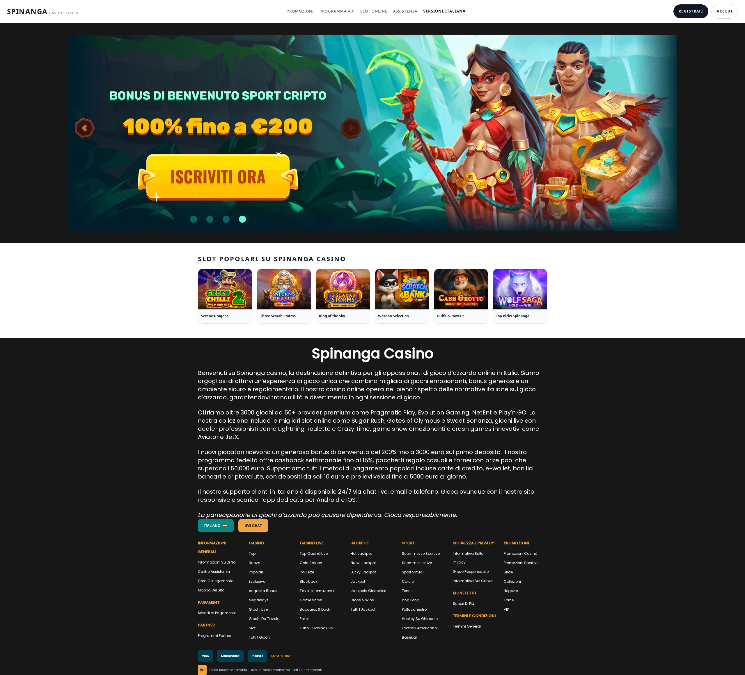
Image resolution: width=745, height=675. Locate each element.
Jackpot (358, 581)
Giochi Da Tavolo (264, 618)
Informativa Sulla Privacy (468, 558)
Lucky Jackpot (363, 572)
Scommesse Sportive (421, 553)
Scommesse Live (417, 562)
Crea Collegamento (215, 580)
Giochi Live (258, 609)
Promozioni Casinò (520, 553)
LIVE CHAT (253, 525)
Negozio (511, 590)
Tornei (509, 600)
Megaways (259, 600)
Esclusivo (257, 581)
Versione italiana (444, 11)
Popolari (256, 572)
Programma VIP (337, 11)
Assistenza (405, 11)
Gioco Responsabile (471, 571)
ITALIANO (212, 526)
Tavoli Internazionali (318, 590)
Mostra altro (281, 656)
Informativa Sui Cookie (473, 580)
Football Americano (419, 628)
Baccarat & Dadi (315, 609)
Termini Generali (467, 626)
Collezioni (512, 581)
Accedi (724, 11)
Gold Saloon (311, 562)
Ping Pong (410, 600)
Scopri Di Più (463, 603)
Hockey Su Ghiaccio (420, 618)
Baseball (410, 637)
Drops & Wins (362, 600)
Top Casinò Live (314, 553)
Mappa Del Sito (211, 590)
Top (252, 553)
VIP (506, 609)
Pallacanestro (414, 609)
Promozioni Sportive (521, 562)
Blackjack (308, 581)
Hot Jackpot (361, 553)
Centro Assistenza (214, 571)
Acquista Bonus (263, 590)
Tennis (408, 590)
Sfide (508, 572)
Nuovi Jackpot (363, 562)
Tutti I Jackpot (363, 609)
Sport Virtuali (413, 572)
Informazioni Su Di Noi (217, 562)
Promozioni (300, 11)
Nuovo (254, 562)
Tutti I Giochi (260, 637)
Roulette (307, 572)
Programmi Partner (214, 635)
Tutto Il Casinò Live (316, 628)
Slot (252, 628)
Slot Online (373, 11)
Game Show (311, 600)
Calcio (408, 581)
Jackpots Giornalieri (368, 590)
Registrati (691, 11)
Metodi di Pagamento (217, 612)
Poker (304, 618)
